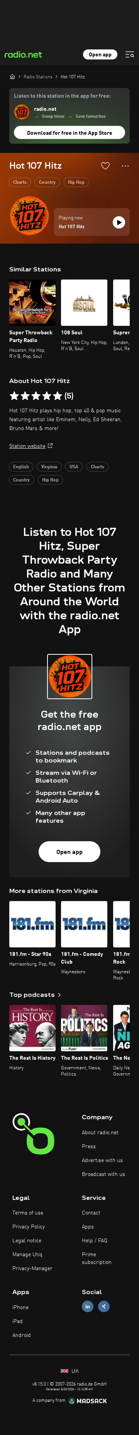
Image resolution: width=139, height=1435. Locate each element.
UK (74, 1371)
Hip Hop (76, 182)
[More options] (125, 166)
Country (47, 182)
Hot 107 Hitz (72, 227)
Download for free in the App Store (69, 133)
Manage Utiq (27, 1254)
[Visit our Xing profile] (104, 1307)
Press (89, 1146)
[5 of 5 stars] (57, 396)
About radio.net (100, 1132)
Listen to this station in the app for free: (62, 96)
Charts (20, 182)
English (21, 467)
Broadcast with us (103, 1174)
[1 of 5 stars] (14, 396)
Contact (91, 1213)
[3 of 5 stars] (36, 396)
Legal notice (26, 1241)
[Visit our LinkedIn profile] (88, 1307)
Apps (88, 1227)
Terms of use (27, 1213)
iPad (17, 1321)
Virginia (49, 467)
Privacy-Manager (32, 1268)
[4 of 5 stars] (46, 396)
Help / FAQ (94, 1241)
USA (74, 467)
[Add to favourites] (105, 165)
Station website (27, 446)
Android (21, 1335)
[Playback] (119, 222)
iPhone (20, 1307)
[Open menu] (129, 54)
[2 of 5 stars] (25, 396)
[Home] (12, 76)
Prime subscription (97, 1258)
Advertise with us (102, 1160)
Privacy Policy (28, 1227)
